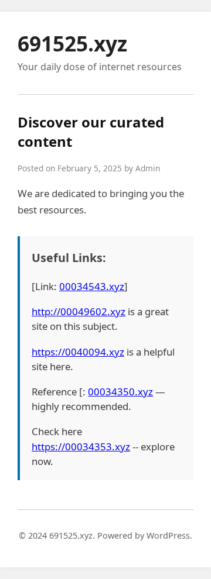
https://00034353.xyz (81, 446)
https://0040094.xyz (78, 352)
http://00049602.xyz (78, 311)
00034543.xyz (91, 286)
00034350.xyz (120, 391)
